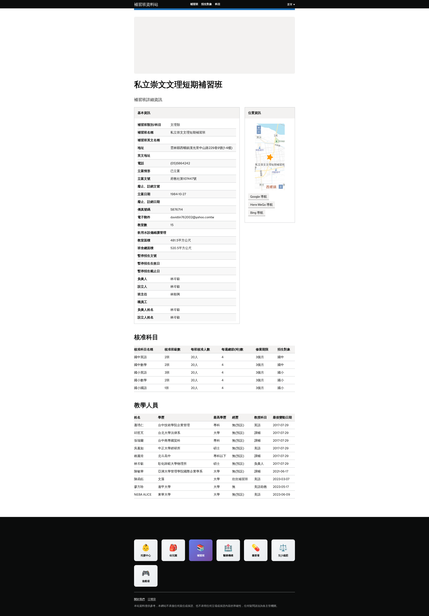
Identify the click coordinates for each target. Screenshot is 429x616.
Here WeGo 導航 (261, 205)
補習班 (194, 4)
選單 (289, 4)
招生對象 (206, 4)
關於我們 (139, 599)
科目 (217, 4)
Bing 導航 (256, 213)
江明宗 (152, 599)
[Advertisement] (214, 45)
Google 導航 (258, 197)
